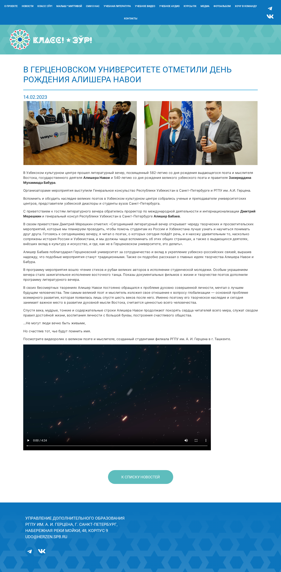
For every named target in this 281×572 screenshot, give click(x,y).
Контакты (130, 18)
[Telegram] (270, 8)
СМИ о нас (93, 6)
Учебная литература (117, 6)
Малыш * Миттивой (69, 6)
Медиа (205, 6)
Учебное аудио (169, 6)
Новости (27, 6)
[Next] (249, 133)
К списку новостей (140, 477)
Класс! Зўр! (44, 6)
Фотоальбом (222, 6)
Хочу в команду (246, 6)
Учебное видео (145, 6)
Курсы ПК (190, 6)
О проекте (11, 6)
